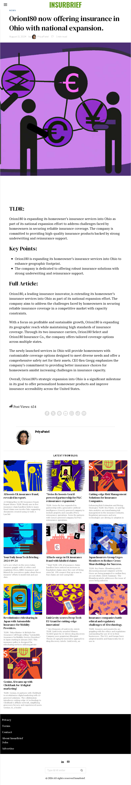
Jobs (5, 742)
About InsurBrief (12, 738)
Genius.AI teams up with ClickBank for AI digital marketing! (18, 685)
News (12, 10)
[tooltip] (47, 413)
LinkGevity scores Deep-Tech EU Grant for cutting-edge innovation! (63, 621)
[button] (82, 770)
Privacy (6, 720)
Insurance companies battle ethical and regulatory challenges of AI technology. (105, 621)
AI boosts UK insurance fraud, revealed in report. (21, 496)
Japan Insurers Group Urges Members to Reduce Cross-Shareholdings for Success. (106, 561)
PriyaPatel (43, 36)
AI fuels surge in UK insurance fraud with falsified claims (64, 559)
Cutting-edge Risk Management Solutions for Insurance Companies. (107, 498)
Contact (7, 732)
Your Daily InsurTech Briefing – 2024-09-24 (22, 559)
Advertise (8, 748)
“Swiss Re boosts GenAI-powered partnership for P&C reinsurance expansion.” (64, 498)
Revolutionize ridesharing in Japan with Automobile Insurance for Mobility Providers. (20, 623)
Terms (6, 726)
